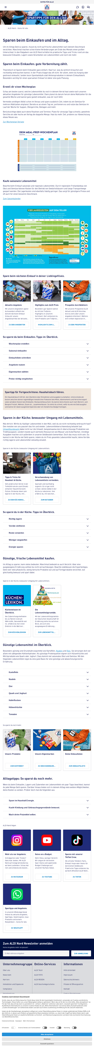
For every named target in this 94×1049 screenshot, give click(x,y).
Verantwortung (8, 993)
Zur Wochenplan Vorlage (13, 121)
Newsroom (7, 975)
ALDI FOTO (38, 975)
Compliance (7, 989)
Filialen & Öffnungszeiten (73, 984)
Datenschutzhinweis (71, 979)
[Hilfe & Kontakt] (88, 7)
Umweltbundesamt (11, 429)
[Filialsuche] (77, 7)
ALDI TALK (38, 970)
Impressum (68, 975)
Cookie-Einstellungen (72, 993)
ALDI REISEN (39, 979)
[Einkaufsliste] (83, 7)
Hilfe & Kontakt (69, 970)
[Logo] (47, 7)
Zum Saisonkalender (12, 198)
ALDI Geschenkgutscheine (44, 984)
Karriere (6, 979)
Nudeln (59, 650)
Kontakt (67, 989)
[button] (5, 7)
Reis (68, 650)
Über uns (6, 970)
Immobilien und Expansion (13, 984)
